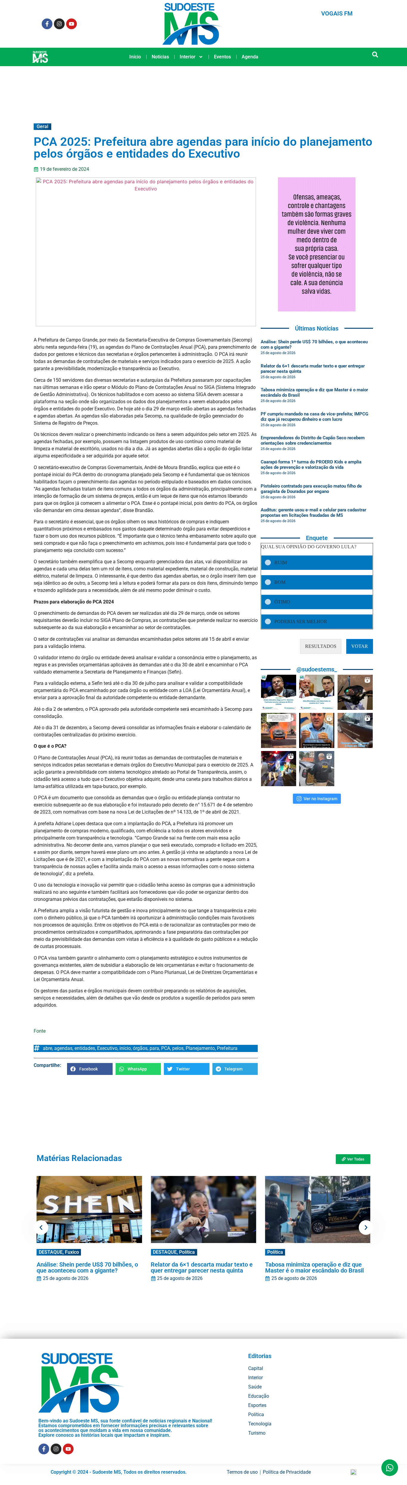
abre (47, 1048)
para (154, 1048)
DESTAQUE (51, 1252)
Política (187, 1252)
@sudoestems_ (316, 669)
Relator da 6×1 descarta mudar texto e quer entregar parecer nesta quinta (202, 1267)
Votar (359, 646)
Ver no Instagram (320, 798)
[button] (375, 55)
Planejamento (200, 1048)
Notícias (160, 57)
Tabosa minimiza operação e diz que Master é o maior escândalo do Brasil (314, 1267)
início (125, 1048)
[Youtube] (71, 23)
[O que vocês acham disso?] (316, 730)
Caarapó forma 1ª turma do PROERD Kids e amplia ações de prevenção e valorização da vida (311, 464)
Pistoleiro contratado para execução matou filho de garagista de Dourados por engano (311, 488)
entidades (84, 1048)
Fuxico (72, 1252)
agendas (63, 1048)
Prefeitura (227, 1048)
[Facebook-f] (47, 23)
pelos (178, 1048)
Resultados (320, 646)
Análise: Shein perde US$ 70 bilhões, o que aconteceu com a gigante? (87, 1267)
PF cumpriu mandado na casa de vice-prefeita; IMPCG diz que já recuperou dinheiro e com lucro (314, 416)
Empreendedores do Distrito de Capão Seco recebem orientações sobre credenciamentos (313, 440)
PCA (165, 1048)
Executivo (107, 1048)
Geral (42, 126)
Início (135, 57)
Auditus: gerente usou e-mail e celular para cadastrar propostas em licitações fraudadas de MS (313, 512)
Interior (187, 57)
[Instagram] (59, 23)
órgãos (140, 1048)
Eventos (222, 57)
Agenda (250, 57)
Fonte (40, 1031)
